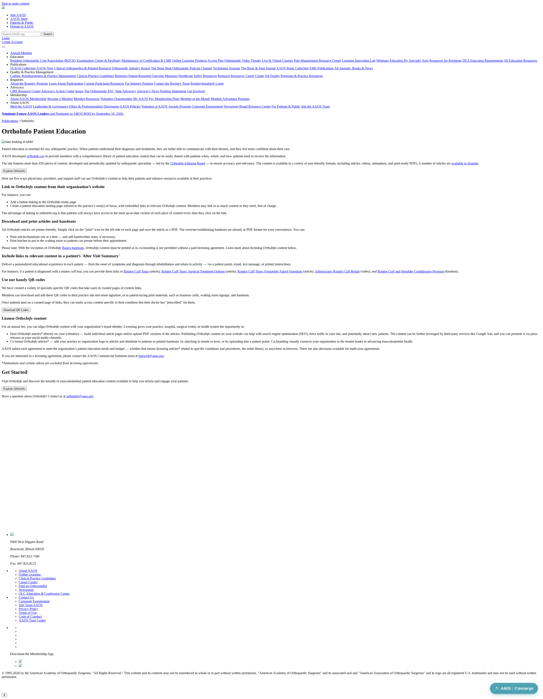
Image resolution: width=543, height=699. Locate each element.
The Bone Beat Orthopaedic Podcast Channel (181, 68)
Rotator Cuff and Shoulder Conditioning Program (411, 271)
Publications (10, 121)
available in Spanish (464, 163)
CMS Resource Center (25, 91)
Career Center (254, 76)
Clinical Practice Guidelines (95, 76)
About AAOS (28, 570)
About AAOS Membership (28, 99)
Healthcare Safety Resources (197, 76)
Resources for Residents (445, 60)
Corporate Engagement (207, 106)
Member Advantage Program (230, 99)
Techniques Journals (226, 68)
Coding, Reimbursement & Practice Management (43, 76)
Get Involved (196, 91)
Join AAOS (18, 15)
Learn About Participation (66, 83)
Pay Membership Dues (164, 99)
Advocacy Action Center (57, 91)
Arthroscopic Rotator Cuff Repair (337, 271)
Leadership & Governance (50, 106)
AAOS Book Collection (292, 68)
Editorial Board (187, 163)
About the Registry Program (29, 83)
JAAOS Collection (23, 68)
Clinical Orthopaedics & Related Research (82, 68)
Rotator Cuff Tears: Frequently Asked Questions (270, 271)
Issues (79, 91)
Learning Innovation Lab (358, 60)
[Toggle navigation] (3, 47)
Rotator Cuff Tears (136, 271)
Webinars (382, 60)
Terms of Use (28, 613)
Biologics (121, 76)
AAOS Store (19, 19)
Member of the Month (195, 99)
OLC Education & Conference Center (44, 593)
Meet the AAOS (21, 106)
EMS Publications (321, 68)
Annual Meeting (21, 53)
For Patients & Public (286, 106)
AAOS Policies (130, 106)
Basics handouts (73, 248)
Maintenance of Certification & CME (146, 60)
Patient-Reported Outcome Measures (153, 76)
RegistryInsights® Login (207, 83)
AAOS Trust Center (32, 620)
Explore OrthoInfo (14, 171)
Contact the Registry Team (172, 83)
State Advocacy (125, 91)
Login (6, 38)
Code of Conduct (30, 616)
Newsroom (231, 106)
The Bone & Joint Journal (258, 68)
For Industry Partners (139, 83)
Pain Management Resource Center (317, 60)
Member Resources (86, 99)
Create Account (12, 42)
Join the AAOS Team (315, 106)
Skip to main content (15, 3)
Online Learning (30, 574)
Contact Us (26, 597)
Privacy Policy (28, 609)
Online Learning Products (189, 60)
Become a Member (60, 99)
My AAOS (140, 99)
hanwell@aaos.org (151, 356)
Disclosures (111, 106)
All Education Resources (520, 60)
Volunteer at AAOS (154, 106)
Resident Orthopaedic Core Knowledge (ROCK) (43, 60)
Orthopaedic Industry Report (131, 68)
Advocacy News (148, 91)
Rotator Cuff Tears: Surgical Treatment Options (193, 271)
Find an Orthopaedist (33, 586)
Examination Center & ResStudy (99, 60)
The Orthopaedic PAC (99, 91)
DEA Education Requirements (482, 60)
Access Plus (215, 60)
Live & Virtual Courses (277, 60)
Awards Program (179, 106)
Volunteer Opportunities (116, 99)
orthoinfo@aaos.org (79, 396)
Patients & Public (21, 22)
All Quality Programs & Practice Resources (294, 76)
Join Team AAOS (31, 605)
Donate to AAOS (22, 26)
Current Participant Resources (104, 83)
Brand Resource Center (255, 106)
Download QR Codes (16, 310)
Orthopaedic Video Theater (242, 60)
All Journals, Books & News (353, 68)
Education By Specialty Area (409, 60)
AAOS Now (44, 68)
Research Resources (231, 76)
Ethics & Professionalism (86, 106)
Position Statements (173, 91)
